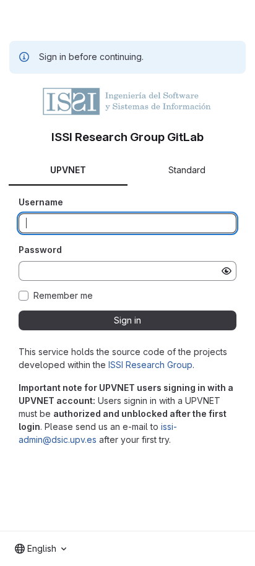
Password (40, 249)
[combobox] (40, 548)
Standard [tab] (186, 170)
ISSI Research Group (150, 364)
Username (41, 202)
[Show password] (226, 271)
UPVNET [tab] (68, 170)
